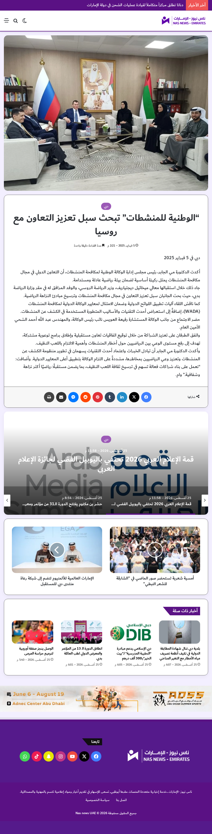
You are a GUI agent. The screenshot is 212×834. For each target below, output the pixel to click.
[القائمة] (6, 22)
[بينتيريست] (98, 397)
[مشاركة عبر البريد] (61, 397)
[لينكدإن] (122, 397)
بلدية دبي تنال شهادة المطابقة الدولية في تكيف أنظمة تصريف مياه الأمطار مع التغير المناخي (180, 653)
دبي (106, 206)
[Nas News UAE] (183, 20)
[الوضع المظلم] (24, 22)
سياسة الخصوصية (98, 800)
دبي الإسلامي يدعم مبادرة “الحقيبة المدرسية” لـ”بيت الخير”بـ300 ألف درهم (134, 653)
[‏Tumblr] (110, 397)
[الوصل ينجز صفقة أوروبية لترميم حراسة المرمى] (32, 632)
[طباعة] (49, 397)
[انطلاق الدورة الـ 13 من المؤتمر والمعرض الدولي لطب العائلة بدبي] (81, 632)
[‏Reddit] (85, 397)
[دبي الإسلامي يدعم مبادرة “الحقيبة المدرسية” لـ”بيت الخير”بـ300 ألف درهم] (130, 632)
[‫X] (134, 397)
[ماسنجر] (73, 397)
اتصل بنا (121, 800)
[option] (159, 500)
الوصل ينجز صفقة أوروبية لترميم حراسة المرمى (36, 651)
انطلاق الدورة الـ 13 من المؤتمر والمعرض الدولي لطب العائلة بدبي (82, 653)
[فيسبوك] (146, 397)
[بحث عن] (15, 22)
